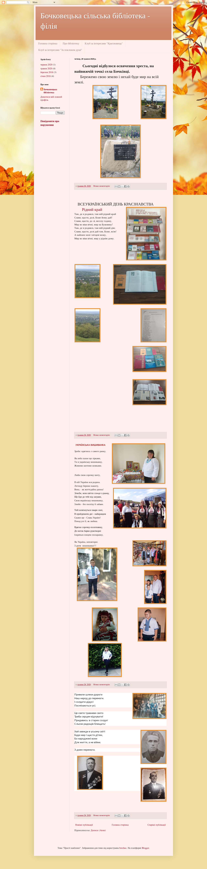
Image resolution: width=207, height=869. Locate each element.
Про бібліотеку (71, 43)
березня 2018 (46, 72)
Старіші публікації (156, 824)
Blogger (145, 847)
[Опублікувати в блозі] (119, 186)
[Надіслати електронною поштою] (116, 186)
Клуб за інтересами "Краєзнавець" (104, 43)
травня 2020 (46, 68)
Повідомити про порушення (49, 123)
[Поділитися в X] (122, 186)
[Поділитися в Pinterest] (128, 186)
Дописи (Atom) (98, 830)
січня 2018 (45, 76)
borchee (122, 847)
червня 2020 (46, 64)
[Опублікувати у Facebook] (125, 186)
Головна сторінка (47, 43)
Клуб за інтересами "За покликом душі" (60, 49)
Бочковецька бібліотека (50, 91)
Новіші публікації (84, 824)
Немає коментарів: (102, 186)
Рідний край (92, 209)
